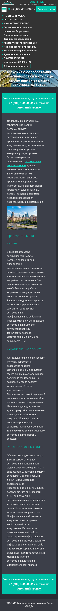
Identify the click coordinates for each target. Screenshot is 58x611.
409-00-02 (23, 9)
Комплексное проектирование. (20, 50)
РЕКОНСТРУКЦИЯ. (13, 19)
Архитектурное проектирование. (21, 43)
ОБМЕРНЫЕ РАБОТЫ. (15, 58)
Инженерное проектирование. (20, 47)
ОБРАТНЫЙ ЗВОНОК (29, 107)
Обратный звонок (46, 9)
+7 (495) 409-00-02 (21, 103)
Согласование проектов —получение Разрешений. (18, 29)
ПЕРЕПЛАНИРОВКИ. (14, 16)
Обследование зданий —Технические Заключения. (17, 37)
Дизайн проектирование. (17, 54)
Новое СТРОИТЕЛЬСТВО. (17, 23)
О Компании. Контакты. (16, 66)
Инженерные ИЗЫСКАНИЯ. (18, 62)
